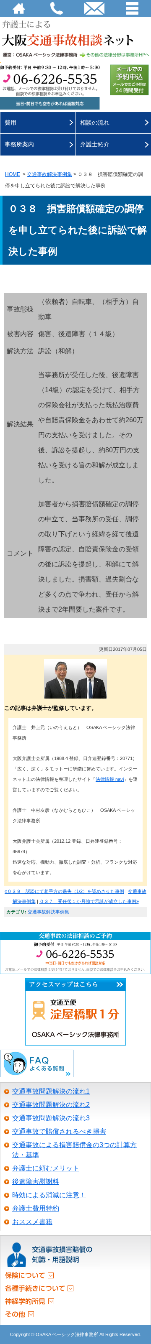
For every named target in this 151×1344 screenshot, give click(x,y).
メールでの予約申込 (129, 79)
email (94, 8)
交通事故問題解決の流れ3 (51, 1118)
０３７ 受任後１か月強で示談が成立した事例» (89, 901)
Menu (132, 8)
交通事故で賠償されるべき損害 (59, 1131)
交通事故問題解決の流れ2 (51, 1104)
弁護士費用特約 (35, 1208)
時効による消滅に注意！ (49, 1195)
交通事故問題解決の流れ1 (51, 1091)
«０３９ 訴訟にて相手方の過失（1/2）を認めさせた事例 (64, 891)
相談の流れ (94, 122)
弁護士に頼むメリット (45, 1168)
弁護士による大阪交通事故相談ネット (75, 32)
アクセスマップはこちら (75, 985)
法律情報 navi (110, 779)
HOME (19, 8)
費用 (10, 122)
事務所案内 (19, 144)
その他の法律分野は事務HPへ (75, 54)
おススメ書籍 (32, 1221)
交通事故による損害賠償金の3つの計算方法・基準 (74, 1149)
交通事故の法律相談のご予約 (75, 936)
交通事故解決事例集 (49, 174)
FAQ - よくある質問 (36, 1064)
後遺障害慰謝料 (35, 1181)
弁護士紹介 (94, 144)
